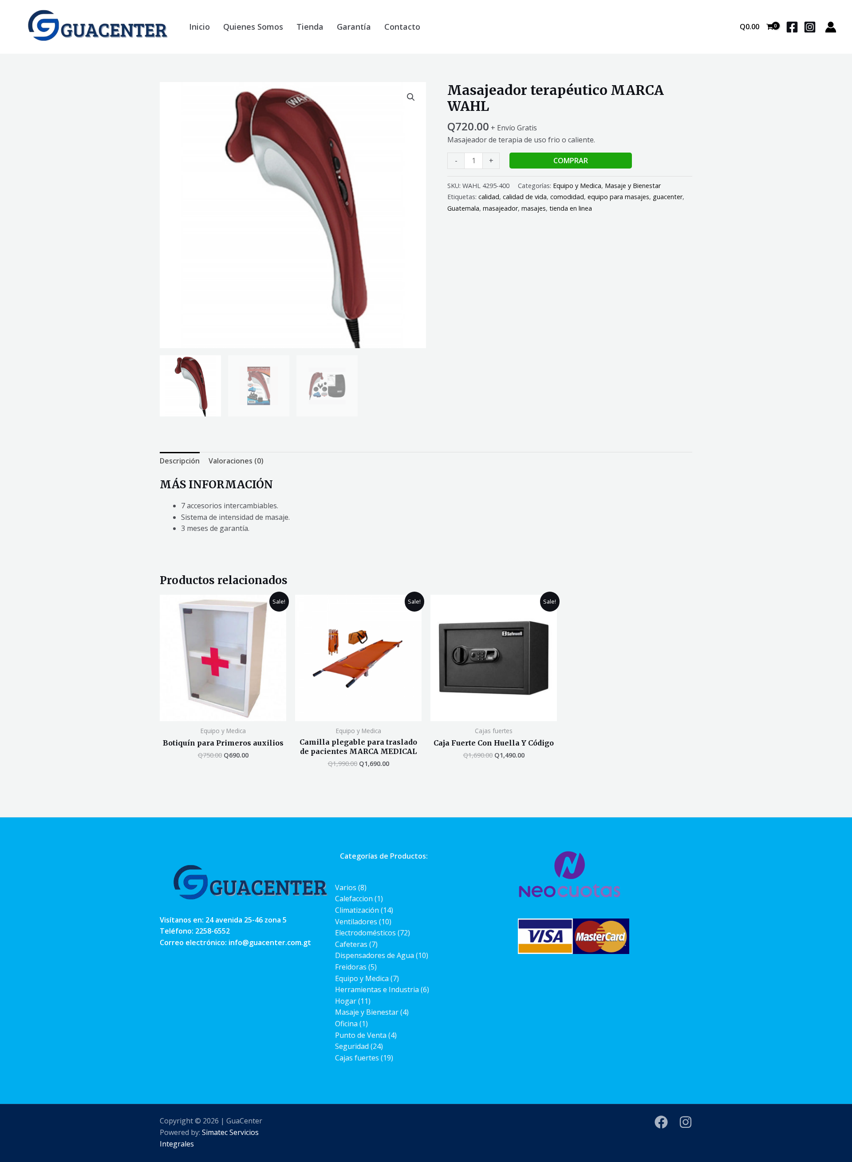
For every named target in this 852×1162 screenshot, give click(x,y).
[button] (411, 97)
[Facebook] (792, 27)
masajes (533, 208)
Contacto (402, 26)
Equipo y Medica (577, 185)
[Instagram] (810, 27)
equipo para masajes (618, 196)
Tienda (309, 26)
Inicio (199, 26)
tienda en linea (570, 208)
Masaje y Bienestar (633, 185)
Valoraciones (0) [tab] (236, 461)
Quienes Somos (253, 26)
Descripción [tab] (180, 461)
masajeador (500, 208)
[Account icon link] (830, 27)
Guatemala (463, 208)
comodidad (567, 196)
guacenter (667, 196)
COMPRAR (570, 160)
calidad (488, 196)
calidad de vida (525, 196)
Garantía (354, 26)
